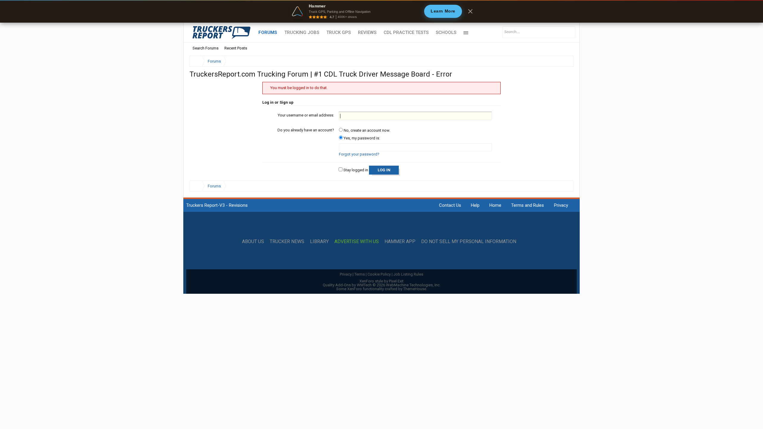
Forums (267, 32)
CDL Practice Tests (406, 32)
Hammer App (399, 241)
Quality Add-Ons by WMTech (382, 285)
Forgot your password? (359, 154)
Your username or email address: (306, 115)
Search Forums (205, 48)
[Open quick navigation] (564, 61)
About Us (253, 241)
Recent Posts (235, 48)
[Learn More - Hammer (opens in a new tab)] (381, 11)
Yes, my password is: (361, 138)
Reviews (367, 32)
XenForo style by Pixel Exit (381, 281)
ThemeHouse (414, 289)
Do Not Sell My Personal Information (468, 241)
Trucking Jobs (301, 32)
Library (319, 241)
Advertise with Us (356, 241)
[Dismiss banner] (470, 11)
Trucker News (287, 241)
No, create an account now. (366, 130)
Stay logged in (355, 170)
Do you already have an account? (305, 130)
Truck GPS (338, 32)
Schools (446, 32)
